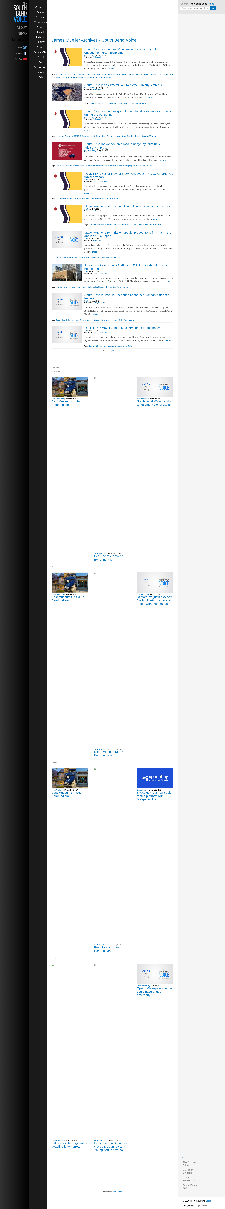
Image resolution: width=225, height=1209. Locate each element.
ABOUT (22, 27)
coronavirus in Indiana (72, 166)
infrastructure (93, 103)
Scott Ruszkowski (90, 257)
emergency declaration (96, 166)
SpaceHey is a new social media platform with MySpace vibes (154, 796)
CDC (57, 198)
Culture (40, 12)
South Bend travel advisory (142, 166)
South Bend (97, 57)
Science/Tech (41, 52)
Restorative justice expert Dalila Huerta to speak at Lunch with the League (154, 600)
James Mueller (96, 74)
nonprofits (132, 74)
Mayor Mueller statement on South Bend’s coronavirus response (128, 206)
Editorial (40, 17)
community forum (62, 287)
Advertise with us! (117, 1191)
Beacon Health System (96, 225)
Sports (41, 72)
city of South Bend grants (81, 74)
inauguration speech (115, 346)
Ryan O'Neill (79, 257)
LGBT (41, 42)
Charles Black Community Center (111, 320)
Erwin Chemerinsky (143, 986)
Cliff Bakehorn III (90, 55)
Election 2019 (93, 346)
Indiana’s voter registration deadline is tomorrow (70, 1144)
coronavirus (60, 166)
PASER (131, 103)
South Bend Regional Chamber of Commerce (142, 136)
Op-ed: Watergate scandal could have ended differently (155, 992)
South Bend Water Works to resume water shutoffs (154, 403)
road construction (141, 103)
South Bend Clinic (154, 225)
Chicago (40, 7)
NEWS (22, 33)
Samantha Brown (90, 150)
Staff (86, 179)
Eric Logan (59, 257)
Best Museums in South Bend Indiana (68, 403)
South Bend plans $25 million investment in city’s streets (123, 85)
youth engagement (104, 77)
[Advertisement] (198, 51)
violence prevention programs (88, 77)
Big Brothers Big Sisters (64, 74)
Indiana (40, 37)
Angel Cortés (201, 1205)
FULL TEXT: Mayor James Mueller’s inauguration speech (123, 327)
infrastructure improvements (107, 103)
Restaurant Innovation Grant (116, 136)
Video (41, 77)
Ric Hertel (91, 287)
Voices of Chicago (188, 1171)
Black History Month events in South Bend (85, 320)
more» (111, 68)
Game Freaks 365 (189, 1179)
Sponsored (40, 67)
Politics (40, 47)
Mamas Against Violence (119, 74)
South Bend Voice (58, 399)
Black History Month (63, 320)
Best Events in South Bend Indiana (108, 557)
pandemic (102, 136)
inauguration (103, 346)
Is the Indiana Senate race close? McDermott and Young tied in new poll (112, 1146)
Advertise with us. (117, 351)
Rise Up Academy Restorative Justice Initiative (152, 74)
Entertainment (42, 22)
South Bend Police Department (107, 257)
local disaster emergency (123, 166)
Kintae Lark (106, 74)
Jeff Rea (95, 136)
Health (41, 32)
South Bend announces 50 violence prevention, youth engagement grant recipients (121, 51)
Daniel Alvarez (142, 790)
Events (41, 27)
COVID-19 (77, 136)
